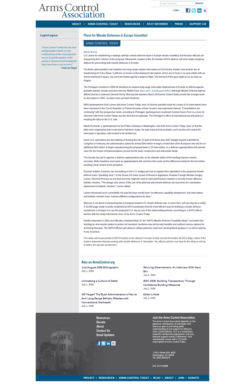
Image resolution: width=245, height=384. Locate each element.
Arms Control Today (103, 24)
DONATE (193, 377)
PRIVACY (89, 377)
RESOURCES (106, 377)
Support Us (198, 24)
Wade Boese (90, 52)
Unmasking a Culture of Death (100, 281)
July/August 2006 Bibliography (100, 267)
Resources (132, 24)
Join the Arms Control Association (174, 317)
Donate (100, 322)
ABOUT (169, 377)
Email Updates (105, 335)
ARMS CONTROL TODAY (134, 377)
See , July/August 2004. (155, 90)
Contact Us (103, 331)
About (76, 24)
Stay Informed (157, 24)
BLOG (156, 377)
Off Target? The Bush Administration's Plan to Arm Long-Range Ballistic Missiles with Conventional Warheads (109, 298)
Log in (176, 10)
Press (179, 24)
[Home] (72, 11)
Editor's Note (151, 294)
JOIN (181, 377)
